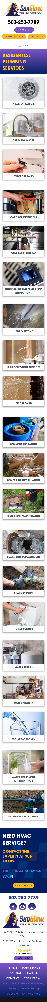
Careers (32, 973)
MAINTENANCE (31, 968)
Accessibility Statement (18, 989)
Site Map (35, 989)
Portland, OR (35, 932)
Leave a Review (24, 958)
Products (15, 973)
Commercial (32, 978)
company (12, 978)
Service (12, 968)
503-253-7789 (23, 22)
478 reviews (27, 954)
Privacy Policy (37, 984)
